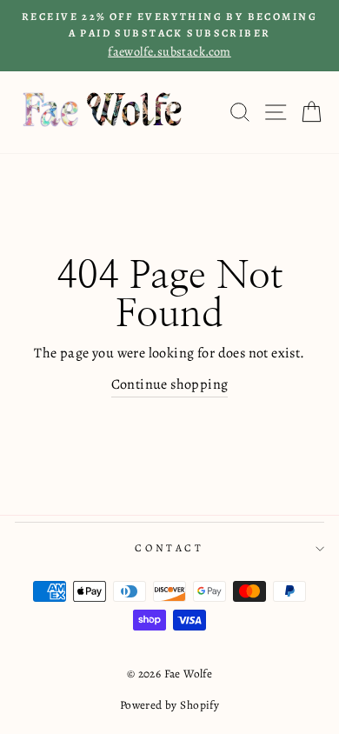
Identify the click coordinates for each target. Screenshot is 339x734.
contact (169, 548)
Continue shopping (170, 384)
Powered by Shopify (169, 705)
